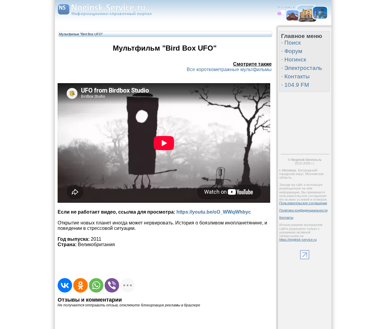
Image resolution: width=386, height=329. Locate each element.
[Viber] (112, 285)
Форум (293, 51)
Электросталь (303, 68)
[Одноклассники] (80, 285)
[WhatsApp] (96, 285)
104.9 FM (296, 85)
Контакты (297, 76)
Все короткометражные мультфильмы (229, 69)
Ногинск (295, 59)
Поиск (292, 42)
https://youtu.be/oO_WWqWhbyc (213, 212)
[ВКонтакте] (65, 285)
